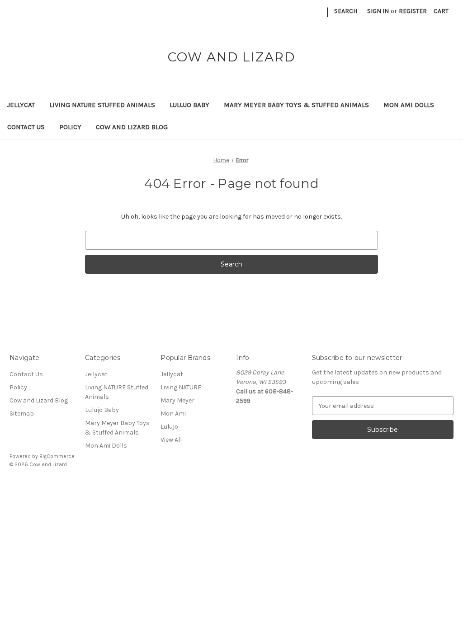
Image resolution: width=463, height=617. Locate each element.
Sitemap (21, 413)
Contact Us (26, 127)
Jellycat (21, 105)
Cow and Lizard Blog (132, 127)
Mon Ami (173, 413)
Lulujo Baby (189, 105)
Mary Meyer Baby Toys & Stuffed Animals (296, 105)
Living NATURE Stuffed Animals (102, 105)
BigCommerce (57, 456)
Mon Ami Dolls (408, 105)
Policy (70, 127)
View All (171, 440)
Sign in (378, 11)
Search (345, 11)
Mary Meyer (177, 400)
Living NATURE (181, 387)
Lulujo (169, 426)
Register (413, 11)
